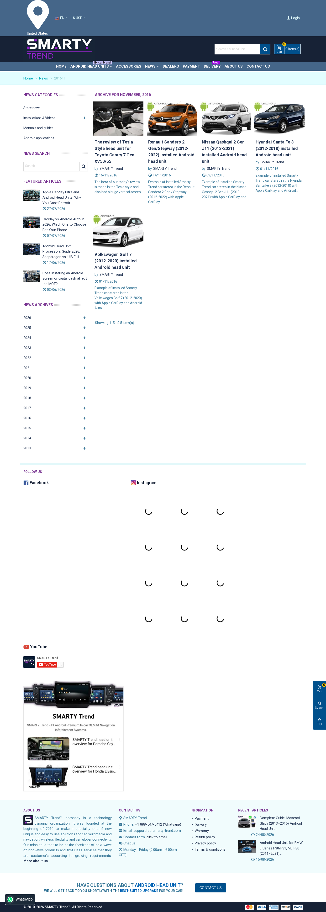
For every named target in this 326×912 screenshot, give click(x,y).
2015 (27, 428)
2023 (27, 348)
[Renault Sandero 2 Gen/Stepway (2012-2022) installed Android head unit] (172, 119)
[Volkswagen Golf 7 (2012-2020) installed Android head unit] (118, 231)
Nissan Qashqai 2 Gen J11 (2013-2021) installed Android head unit (224, 151)
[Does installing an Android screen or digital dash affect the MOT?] (31, 276)
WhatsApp (24, 899)
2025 (27, 328)
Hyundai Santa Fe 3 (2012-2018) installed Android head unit (277, 148)
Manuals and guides (38, 128)
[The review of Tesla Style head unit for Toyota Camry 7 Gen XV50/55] (118, 119)
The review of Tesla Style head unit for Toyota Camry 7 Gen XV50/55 (114, 151)
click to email (157, 837)
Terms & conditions (210, 849)
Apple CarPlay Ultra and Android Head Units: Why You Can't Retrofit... (61, 197)
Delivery (212, 65)
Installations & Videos (39, 118)
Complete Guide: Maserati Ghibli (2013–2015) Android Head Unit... (281, 823)
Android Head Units (90, 65)
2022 (27, 358)
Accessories (128, 66)
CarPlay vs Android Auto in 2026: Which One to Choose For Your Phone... (64, 224)
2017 (27, 408)
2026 (27, 318)
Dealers (171, 66)
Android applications (38, 138)
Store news (32, 108)
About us (234, 66)
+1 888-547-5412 (148, 824)
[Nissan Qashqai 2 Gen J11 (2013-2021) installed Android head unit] (225, 119)
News (150, 66)
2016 (27, 418)
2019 (27, 388)
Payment (191, 66)
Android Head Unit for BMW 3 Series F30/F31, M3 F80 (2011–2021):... (281, 848)
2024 (27, 338)
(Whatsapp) (172, 824)
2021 (27, 368)
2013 (27, 448)
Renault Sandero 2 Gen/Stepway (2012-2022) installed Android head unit (171, 151)
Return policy (205, 837)
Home (61, 66)
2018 (27, 398)
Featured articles (42, 181)
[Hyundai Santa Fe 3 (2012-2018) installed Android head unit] (279, 119)
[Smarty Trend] (59, 49)
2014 (27, 438)
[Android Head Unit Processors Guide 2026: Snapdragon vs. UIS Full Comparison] (31, 249)
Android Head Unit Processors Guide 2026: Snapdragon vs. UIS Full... (61, 251)
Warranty (202, 831)
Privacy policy (205, 843)
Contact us (258, 66)
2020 (27, 378)
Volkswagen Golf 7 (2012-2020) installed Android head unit (116, 261)
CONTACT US (129, 810)
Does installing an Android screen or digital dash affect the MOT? (64, 278)
